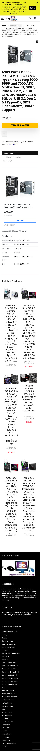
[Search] (30, 18)
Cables (4, 638)
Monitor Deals (7, 712)
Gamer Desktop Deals (10, 666)
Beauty (4, 635)
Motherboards (15, 25)
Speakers (5, 737)
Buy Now (11, 369)
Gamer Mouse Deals (9, 681)
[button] (37, 41)
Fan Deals (5, 656)
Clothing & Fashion (9, 644)
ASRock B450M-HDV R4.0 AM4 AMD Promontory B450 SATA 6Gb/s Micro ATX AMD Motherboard (29, 399)
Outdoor (5, 718)
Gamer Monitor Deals (10, 678)
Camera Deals (7, 641)
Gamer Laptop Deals (10, 675)
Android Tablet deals (10, 632)
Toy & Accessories (9, 743)
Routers (5, 731)
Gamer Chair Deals (9, 663)
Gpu (3, 687)
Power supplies (7, 721)
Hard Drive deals (8, 690)
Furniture (5, 659)
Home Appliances (8, 694)
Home (4, 25)
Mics (3, 709)
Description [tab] (8, 153)
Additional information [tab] (12, 157)
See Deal (20, 220)
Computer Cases (8, 647)
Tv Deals (5, 746)
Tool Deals (6, 740)
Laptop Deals (7, 703)
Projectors (5, 728)
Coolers (5, 650)
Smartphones (7, 734)
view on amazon (20, 125)
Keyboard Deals (8, 700)
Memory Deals (7, 706)
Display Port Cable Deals (11, 653)
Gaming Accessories (10, 684)
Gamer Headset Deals (10, 669)
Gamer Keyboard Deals (11, 672)
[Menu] (2, 18)
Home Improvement (10, 697)
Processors (6, 725)
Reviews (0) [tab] (8, 161)
